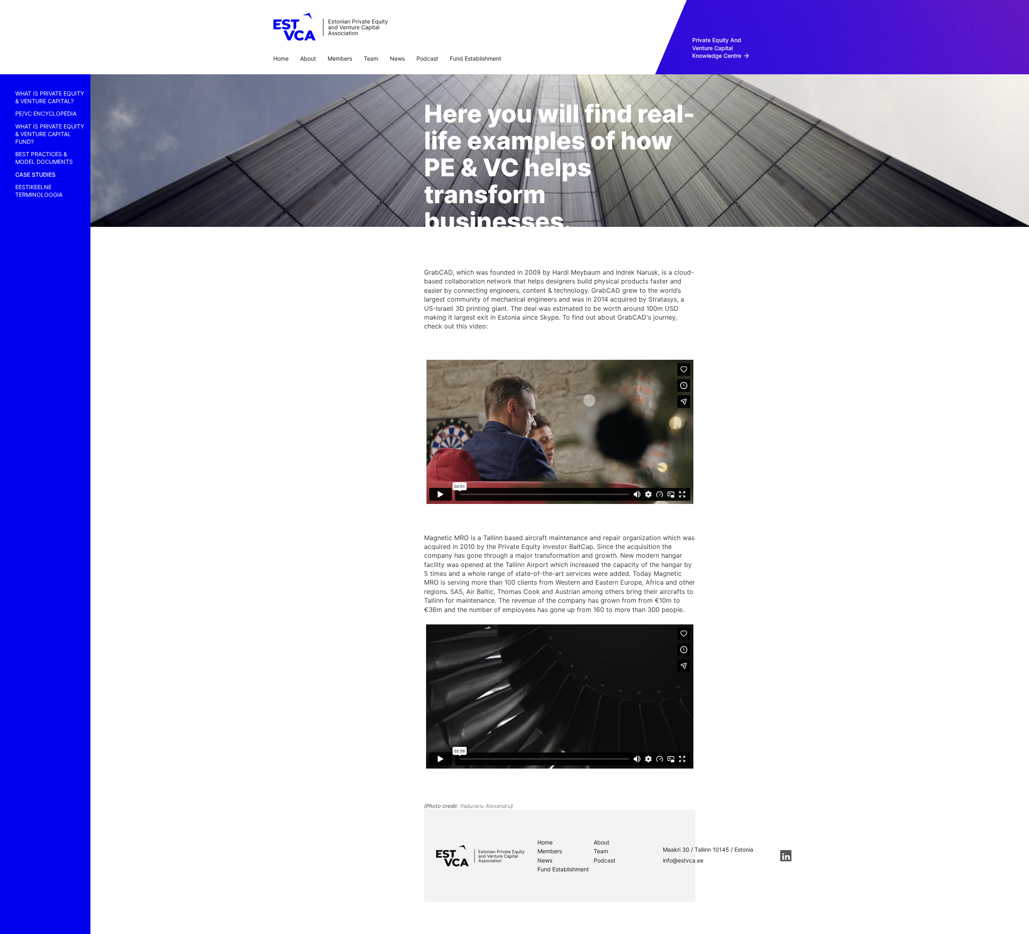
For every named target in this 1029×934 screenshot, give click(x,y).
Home (281, 58)
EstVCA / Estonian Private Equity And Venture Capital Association (330, 27)
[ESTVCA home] (480, 856)
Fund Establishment (475, 58)
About (308, 58)
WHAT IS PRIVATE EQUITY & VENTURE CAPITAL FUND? (49, 134)
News (397, 58)
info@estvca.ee (683, 860)
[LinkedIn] (785, 855)
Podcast (427, 58)
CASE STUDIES (35, 174)
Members (340, 58)
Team (371, 58)
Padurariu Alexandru (485, 806)
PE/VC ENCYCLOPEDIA (45, 113)
